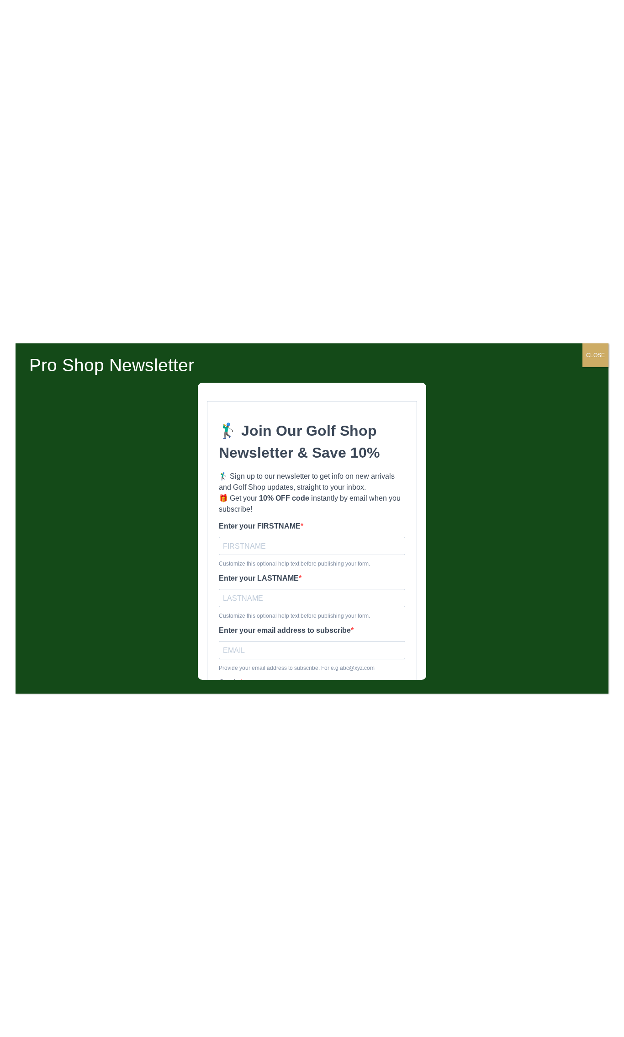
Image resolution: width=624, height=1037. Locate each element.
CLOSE (595, 355)
